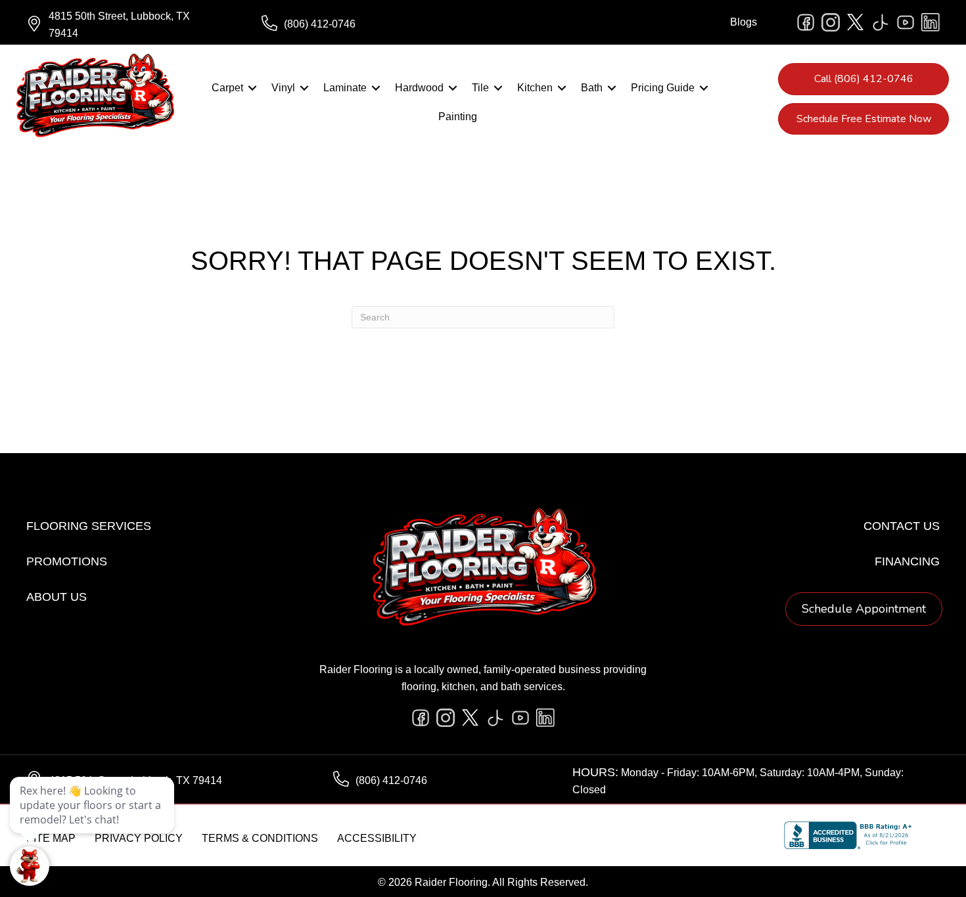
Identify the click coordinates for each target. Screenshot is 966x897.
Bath (592, 87)
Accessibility (377, 838)
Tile (480, 87)
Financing (907, 561)
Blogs (743, 22)
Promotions (66, 561)
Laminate (345, 87)
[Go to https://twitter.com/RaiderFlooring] (855, 22)
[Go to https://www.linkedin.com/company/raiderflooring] (930, 22)
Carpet (227, 87)
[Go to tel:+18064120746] (366, 24)
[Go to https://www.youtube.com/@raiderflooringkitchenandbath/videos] (905, 22)
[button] (252, 88)
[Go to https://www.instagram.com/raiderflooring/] (830, 22)
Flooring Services (88, 526)
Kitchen (535, 87)
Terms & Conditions (260, 838)
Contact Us (901, 526)
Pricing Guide (663, 87)
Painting (457, 116)
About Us (56, 596)
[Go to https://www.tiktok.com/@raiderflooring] (880, 22)
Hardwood (419, 87)
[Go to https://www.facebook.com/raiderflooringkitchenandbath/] (805, 22)
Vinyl (283, 87)
